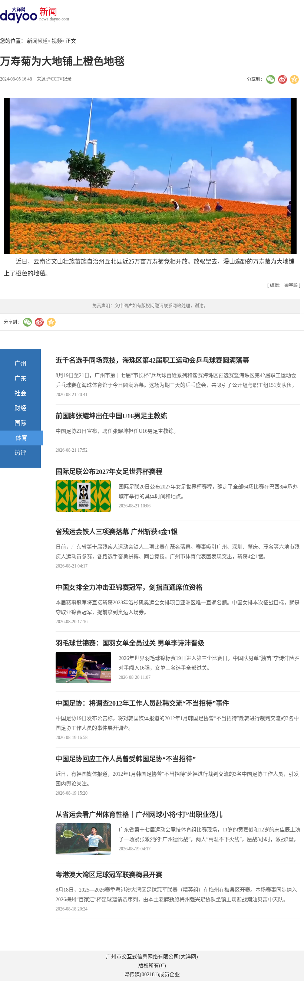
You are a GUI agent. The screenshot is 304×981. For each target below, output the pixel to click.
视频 (57, 41)
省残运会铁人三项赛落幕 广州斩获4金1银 (117, 532)
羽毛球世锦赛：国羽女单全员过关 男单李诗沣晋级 (130, 643)
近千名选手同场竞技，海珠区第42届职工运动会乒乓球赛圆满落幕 (152, 360)
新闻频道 (37, 41)
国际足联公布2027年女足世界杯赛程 (109, 471)
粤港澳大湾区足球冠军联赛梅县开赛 (109, 875)
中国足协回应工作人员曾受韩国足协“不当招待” (126, 759)
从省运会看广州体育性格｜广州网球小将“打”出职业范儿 (139, 814)
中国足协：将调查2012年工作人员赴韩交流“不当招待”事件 (142, 703)
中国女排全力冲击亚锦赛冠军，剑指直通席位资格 (129, 587)
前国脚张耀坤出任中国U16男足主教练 (111, 416)
